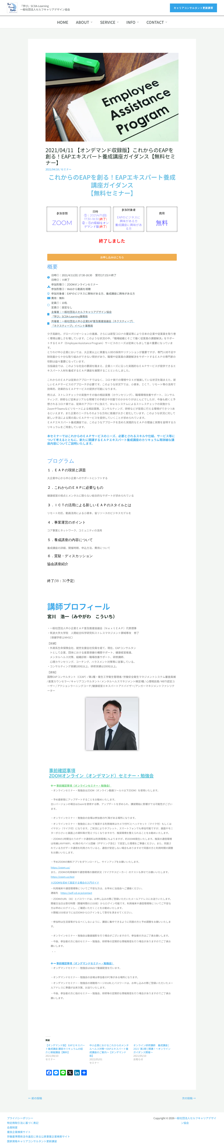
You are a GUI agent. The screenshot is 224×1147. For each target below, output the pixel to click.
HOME (62, 22)
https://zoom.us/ (60, 867)
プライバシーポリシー (20, 1118)
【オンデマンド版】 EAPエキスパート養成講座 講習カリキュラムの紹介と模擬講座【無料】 (65, 1048)
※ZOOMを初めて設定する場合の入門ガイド (75, 882)
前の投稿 (35, 1098)
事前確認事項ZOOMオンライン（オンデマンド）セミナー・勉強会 (101, 773)
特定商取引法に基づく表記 (22, 1123)
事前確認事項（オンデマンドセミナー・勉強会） (85, 963)
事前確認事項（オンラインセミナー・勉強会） (83, 785)
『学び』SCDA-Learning (34, 6)
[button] (193, 7)
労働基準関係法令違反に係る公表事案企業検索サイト (38, 1136)
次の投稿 (189, 1098)
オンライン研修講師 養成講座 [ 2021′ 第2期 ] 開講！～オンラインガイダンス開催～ (151, 1048)
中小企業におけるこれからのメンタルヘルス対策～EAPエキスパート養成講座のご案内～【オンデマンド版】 (109, 1050)
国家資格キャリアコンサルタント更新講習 (32, 1141)
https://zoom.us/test (62, 876)
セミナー (66, 169)
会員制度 (12, 1127)
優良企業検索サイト (19, 1132)
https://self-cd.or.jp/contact (76, 893)
